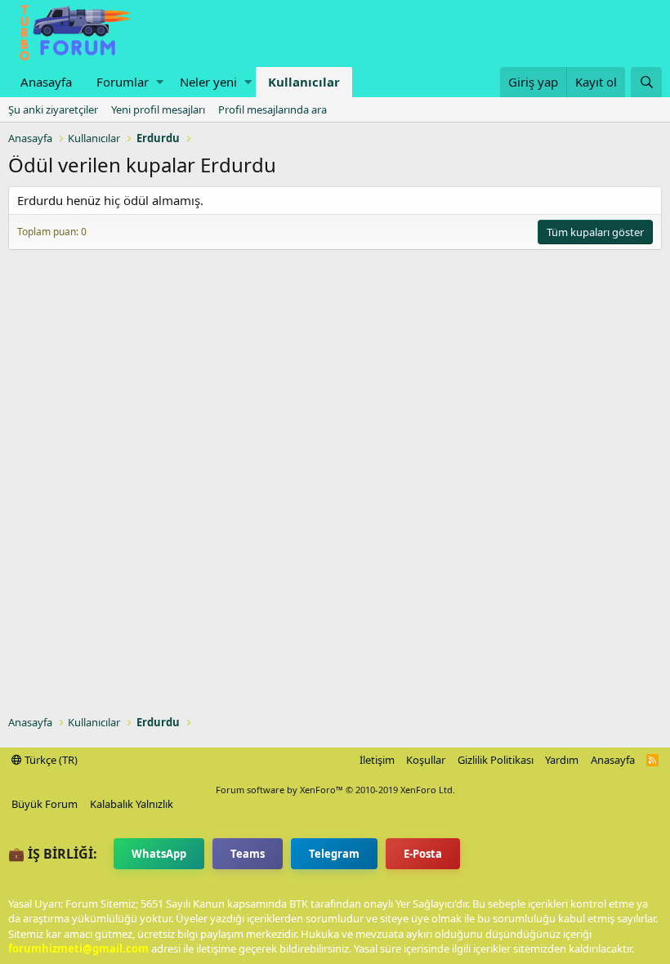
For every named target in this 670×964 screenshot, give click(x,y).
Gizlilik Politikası (496, 759)
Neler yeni (208, 82)
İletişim (377, 759)
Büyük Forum (44, 804)
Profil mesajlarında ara (272, 109)
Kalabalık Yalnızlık (131, 804)
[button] (160, 82)
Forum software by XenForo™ (335, 789)
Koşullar (425, 759)
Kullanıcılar (304, 82)
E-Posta (423, 853)
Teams (247, 853)
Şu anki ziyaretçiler (53, 109)
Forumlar (122, 82)
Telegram (334, 853)
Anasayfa (46, 82)
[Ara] (646, 82)
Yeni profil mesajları (158, 109)
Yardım (561, 759)
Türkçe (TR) (50, 759)
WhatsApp (159, 853)
